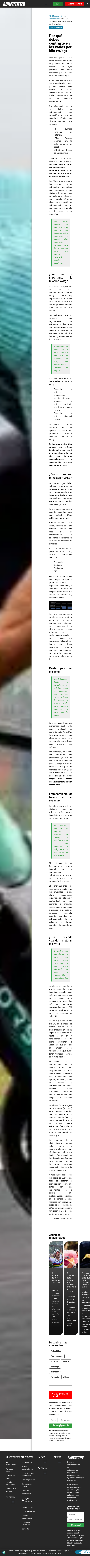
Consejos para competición (27, 1485)
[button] (86, 3)
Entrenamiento (55, 18)
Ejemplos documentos (10, 1483)
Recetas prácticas (28, 1480)
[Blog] (55, 1457)
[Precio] (7, 1497)
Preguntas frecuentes (26, 1523)
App (43, 1456)
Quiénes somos (27, 1507)
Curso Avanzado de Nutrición (28, 1474)
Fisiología (55, 1377)
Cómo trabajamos (28, 1511)
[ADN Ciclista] (23, 1500)
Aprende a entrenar (9, 1470)
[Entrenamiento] (7, 1457)
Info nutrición (27, 1462)
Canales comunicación (27, 1517)
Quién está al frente (10, 1476)
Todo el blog (56, 1351)
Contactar (25, 1529)
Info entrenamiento (11, 1463)
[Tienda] (39, 1468)
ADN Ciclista (54, 16)
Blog (62, 16)
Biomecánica (56, 1371)
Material (65, 1361)
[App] (39, 1457)
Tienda (44, 1468)
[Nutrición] (23, 1457)
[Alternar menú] (46, 4)
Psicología (55, 1366)
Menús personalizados (27, 1467)
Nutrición (54, 1361)
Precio (12, 1497)
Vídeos (66, 1377)
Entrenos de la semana (11, 1490)
